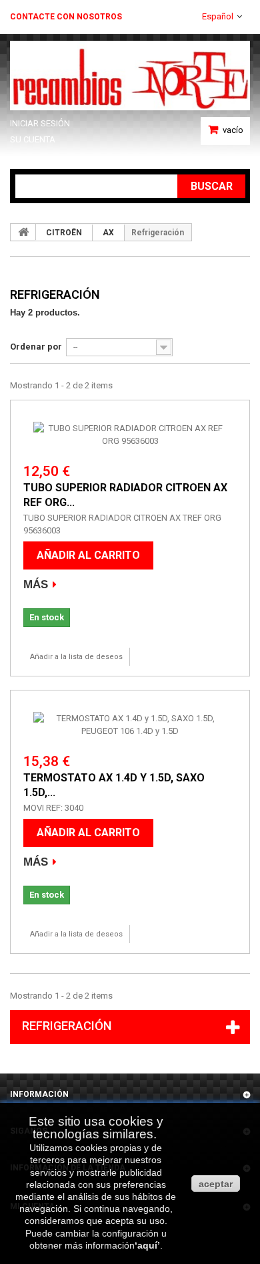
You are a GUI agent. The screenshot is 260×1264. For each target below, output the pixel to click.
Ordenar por (36, 347)
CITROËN (64, 232)
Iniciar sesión (40, 123)
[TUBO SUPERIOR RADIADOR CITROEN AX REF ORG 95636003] (130, 434)
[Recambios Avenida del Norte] (130, 75)
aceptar (216, 1183)
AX (108, 232)
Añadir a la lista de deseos (76, 656)
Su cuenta (32, 139)
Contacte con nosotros (66, 16)
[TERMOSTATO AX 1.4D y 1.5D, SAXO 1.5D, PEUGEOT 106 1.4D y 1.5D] (130, 724)
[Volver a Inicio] (23, 232)
